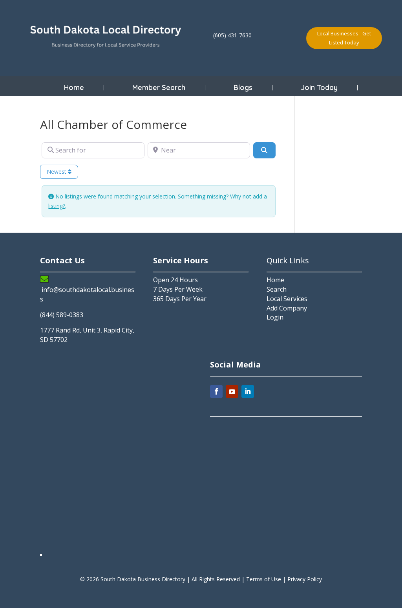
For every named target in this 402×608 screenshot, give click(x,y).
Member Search (158, 87)
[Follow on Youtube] (232, 391)
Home (74, 87)
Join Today (319, 87)
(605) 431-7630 (232, 35)
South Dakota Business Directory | (146, 579)
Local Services (287, 298)
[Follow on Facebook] (216, 391)
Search (277, 289)
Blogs (243, 87)
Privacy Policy (304, 579)
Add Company (287, 308)
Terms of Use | (266, 579)
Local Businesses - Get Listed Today (344, 38)
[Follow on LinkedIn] (247, 391)
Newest (57, 171)
